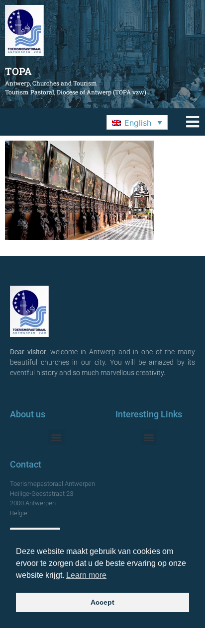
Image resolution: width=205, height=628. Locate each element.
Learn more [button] (86, 575)
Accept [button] (102, 602)
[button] (137, 122)
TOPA (18, 71)
